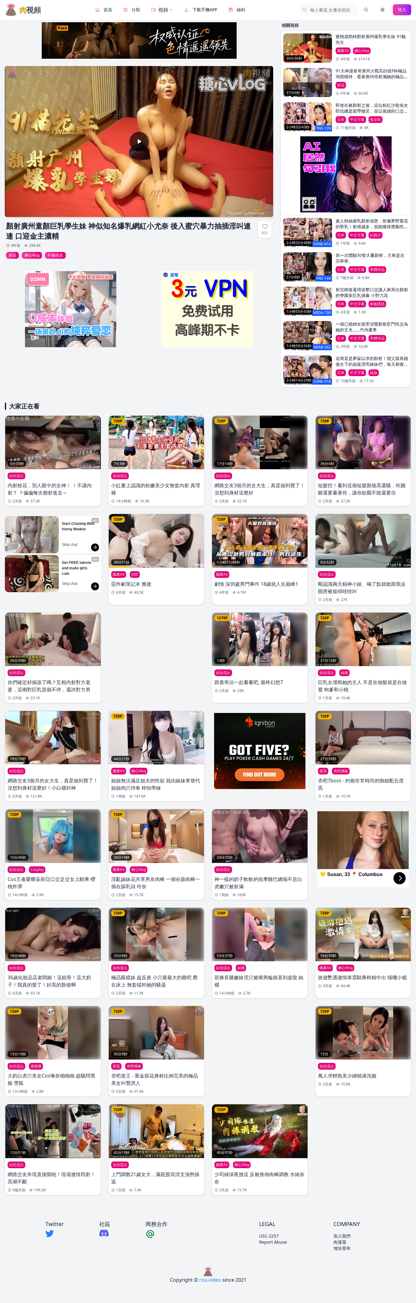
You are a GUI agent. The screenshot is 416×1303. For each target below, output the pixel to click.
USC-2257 (269, 1236)
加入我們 (342, 1236)
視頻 (163, 9)
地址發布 (342, 1248)
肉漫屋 (339, 1242)
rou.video (210, 1280)
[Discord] (104, 1233)
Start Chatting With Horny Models (78, 526)
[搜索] (366, 10)
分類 (136, 9)
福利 (241, 9)
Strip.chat (69, 545)
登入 (402, 9)
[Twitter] (54, 1233)
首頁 (108, 9)
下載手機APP (204, 9)
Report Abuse (273, 1242)
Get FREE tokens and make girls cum (77, 568)
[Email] (156, 1233)
